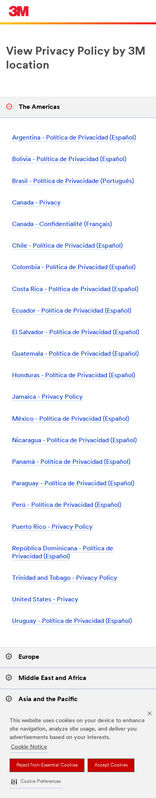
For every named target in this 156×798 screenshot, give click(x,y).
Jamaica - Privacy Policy (47, 397)
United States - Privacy (45, 600)
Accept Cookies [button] (111, 765)
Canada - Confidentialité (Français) (62, 224)
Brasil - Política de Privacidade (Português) (73, 181)
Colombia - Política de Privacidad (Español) (74, 267)
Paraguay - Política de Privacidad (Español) (73, 484)
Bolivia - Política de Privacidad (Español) (69, 159)
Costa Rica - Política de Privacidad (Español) (75, 289)
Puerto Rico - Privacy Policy (52, 527)
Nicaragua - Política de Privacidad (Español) (74, 440)
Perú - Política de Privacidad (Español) (66, 505)
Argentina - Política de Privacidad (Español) (74, 138)
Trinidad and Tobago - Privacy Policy (64, 578)
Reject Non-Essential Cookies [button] (47, 765)
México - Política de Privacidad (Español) (70, 419)
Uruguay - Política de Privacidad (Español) (72, 621)
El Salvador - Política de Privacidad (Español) (75, 332)
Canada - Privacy (36, 203)
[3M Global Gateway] (18, 11)
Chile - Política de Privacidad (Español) (67, 246)
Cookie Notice (29, 747)
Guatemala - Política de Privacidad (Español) (75, 354)
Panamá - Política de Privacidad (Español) (71, 462)
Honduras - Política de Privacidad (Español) (73, 375)
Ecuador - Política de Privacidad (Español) (71, 311)
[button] (36, 781)
